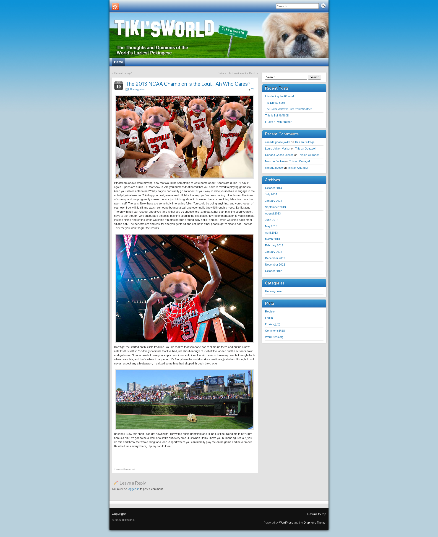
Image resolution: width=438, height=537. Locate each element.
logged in (133, 489)
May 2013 (271, 226)
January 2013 (273, 251)
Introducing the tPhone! (279, 96)
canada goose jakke (277, 142)
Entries (272, 324)
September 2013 (275, 207)
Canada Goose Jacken (279, 155)
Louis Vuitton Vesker (277, 148)
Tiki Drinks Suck (275, 102)
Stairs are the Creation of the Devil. (237, 73)
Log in (269, 318)
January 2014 (273, 200)
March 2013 (272, 239)
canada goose (274, 167)
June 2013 (271, 220)
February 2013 (274, 245)
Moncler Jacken (275, 161)
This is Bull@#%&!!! (277, 115)
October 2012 (273, 271)
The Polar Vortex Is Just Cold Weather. (288, 109)
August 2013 (273, 213)
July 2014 (271, 194)
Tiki (253, 89)
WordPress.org (274, 337)
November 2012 (275, 264)
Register (270, 311)
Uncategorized (137, 89)
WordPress (286, 522)
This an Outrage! (123, 73)
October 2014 (273, 188)
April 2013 (271, 232)
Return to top (316, 514)
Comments (275, 330)
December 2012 (275, 258)
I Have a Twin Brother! (278, 122)
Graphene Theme (315, 522)
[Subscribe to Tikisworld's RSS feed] (115, 6)
